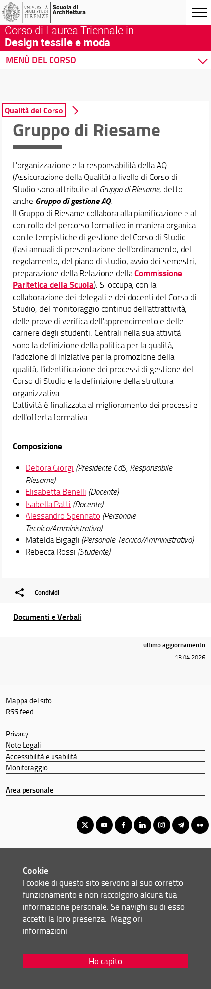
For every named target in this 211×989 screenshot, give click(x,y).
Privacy (17, 733)
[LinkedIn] (142, 825)
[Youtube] (104, 825)
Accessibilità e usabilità (41, 756)
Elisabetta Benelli (56, 491)
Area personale (29, 790)
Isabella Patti (48, 503)
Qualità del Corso (34, 110)
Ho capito (105, 960)
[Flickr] (200, 825)
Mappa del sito (29, 700)
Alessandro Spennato (63, 515)
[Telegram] (180, 825)
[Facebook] (123, 825)
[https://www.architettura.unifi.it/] (55, 12)
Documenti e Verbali (47, 616)
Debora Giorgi (50, 467)
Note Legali (23, 744)
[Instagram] (161, 825)
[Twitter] (85, 825)
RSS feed (20, 711)
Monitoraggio (27, 767)
